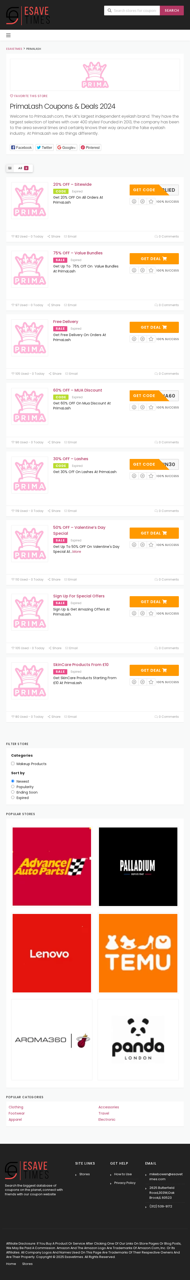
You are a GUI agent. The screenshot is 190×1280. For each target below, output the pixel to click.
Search (172, 10)
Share (55, 236)
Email (71, 236)
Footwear (17, 1113)
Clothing (16, 1107)
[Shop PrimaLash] (95, 75)
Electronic (107, 1119)
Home (11, 1264)
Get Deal (151, 259)
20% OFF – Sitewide (72, 184)
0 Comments (168, 236)
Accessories (108, 1107)
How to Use (123, 1174)
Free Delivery (65, 321)
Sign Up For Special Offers (79, 596)
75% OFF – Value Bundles (78, 253)
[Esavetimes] (28, 15)
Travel (103, 1113)
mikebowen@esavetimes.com (166, 1176)
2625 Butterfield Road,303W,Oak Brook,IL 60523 (161, 1193)
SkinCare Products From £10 (81, 664)
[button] (21, 147)
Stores (84, 1174)
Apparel (15, 1119)
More (76, 551)
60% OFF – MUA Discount (77, 390)
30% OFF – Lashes (70, 459)
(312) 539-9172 (160, 1206)
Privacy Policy (125, 1183)
